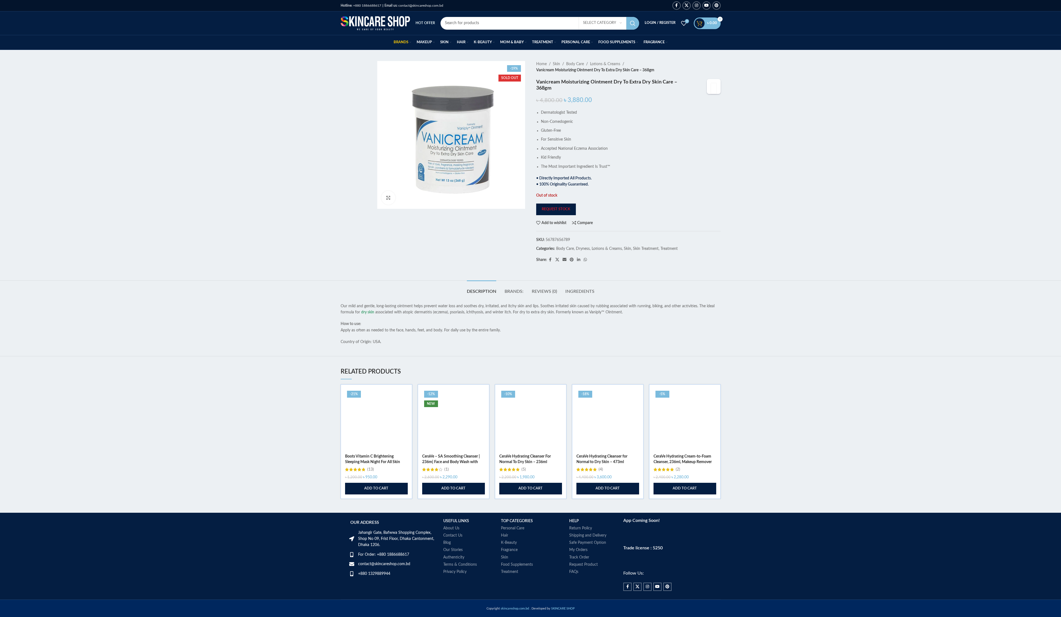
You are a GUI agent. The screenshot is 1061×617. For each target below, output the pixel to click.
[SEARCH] (632, 23)
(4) (601, 469)
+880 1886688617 (361, 5)
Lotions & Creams (605, 64)
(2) (678, 469)
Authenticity (453, 557)
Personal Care (512, 528)
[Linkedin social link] (578, 260)
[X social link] (686, 5)
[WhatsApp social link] (585, 260)
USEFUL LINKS (456, 521)
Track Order (579, 557)
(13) (370, 469)
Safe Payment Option (587, 543)
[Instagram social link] (696, 5)
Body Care (575, 64)
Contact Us (452, 535)
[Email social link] (564, 260)
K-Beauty (509, 543)
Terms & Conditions (460, 565)
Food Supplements (517, 565)
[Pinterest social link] (716, 5)
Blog (447, 543)
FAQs (573, 572)
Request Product (583, 565)
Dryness (583, 249)
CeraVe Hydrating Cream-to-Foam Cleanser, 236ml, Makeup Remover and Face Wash (683, 462)
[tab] (481, 288)
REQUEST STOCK (556, 209)
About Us (451, 528)
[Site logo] (375, 23)
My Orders (578, 550)
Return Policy (580, 528)
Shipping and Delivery (587, 535)
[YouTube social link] (706, 5)
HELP (574, 521)
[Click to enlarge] (388, 198)
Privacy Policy (455, 572)
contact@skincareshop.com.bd (413, 5)
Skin (556, 64)
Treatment (669, 249)
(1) (446, 469)
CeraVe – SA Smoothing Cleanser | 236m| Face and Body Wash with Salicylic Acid (451, 462)
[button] (376, 488)
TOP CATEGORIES (517, 521)
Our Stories (453, 550)
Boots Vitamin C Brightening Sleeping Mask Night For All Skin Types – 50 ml (372, 462)
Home (541, 64)
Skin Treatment (646, 249)
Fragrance (509, 550)
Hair (504, 535)
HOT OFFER (425, 23)
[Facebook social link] (676, 5)
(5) (523, 469)
